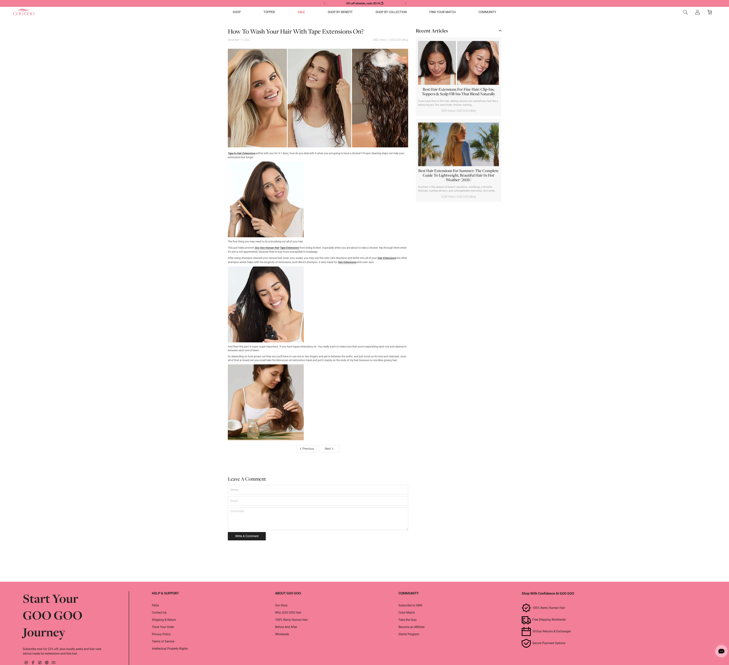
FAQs (155, 605)
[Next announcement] (405, 3)
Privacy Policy (161, 634)
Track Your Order (163, 627)
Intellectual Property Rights (170, 648)
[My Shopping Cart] (709, 12)
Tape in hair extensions (241, 153)
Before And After (286, 627)
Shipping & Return (164, 620)
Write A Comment (247, 536)
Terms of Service (163, 641)
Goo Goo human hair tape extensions (277, 247)
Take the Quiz (407, 620)
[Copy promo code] (381, 3)
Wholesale (282, 634)
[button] (236, 12)
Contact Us (159, 612)
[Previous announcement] (325, 3)
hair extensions (386, 257)
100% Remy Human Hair (291, 620)
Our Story (281, 605)
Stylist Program (408, 634)
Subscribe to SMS (410, 605)
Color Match (406, 612)
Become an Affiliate (411, 627)
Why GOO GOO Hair (288, 612)
